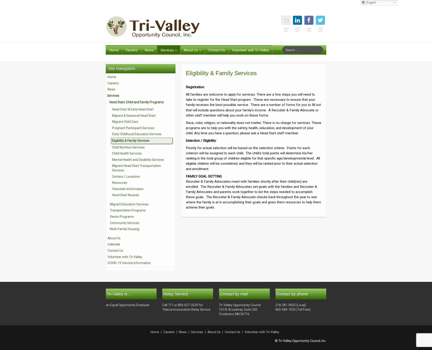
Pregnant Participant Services (133, 128)
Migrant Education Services (129, 204)
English (371, 2)
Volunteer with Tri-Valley (250, 50)
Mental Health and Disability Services (138, 160)
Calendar (114, 244)
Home (114, 50)
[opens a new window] (320, 20)
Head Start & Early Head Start (133, 109)
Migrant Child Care (125, 121)
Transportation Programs (128, 210)
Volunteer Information (128, 189)
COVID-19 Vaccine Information (129, 263)
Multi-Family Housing (124, 229)
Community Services (124, 223)
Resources (119, 182)
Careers (132, 50)
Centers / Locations (126, 176)
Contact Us (216, 50)
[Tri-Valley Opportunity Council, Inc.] (153, 27)
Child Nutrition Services (128, 147)
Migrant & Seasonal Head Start (134, 115)
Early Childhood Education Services (137, 134)
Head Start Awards (125, 195)
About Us (191, 50)
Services (168, 50)
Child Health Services (127, 153)
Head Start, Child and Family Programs (136, 102)
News (149, 50)
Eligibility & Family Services (130, 140)
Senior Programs (122, 216)
